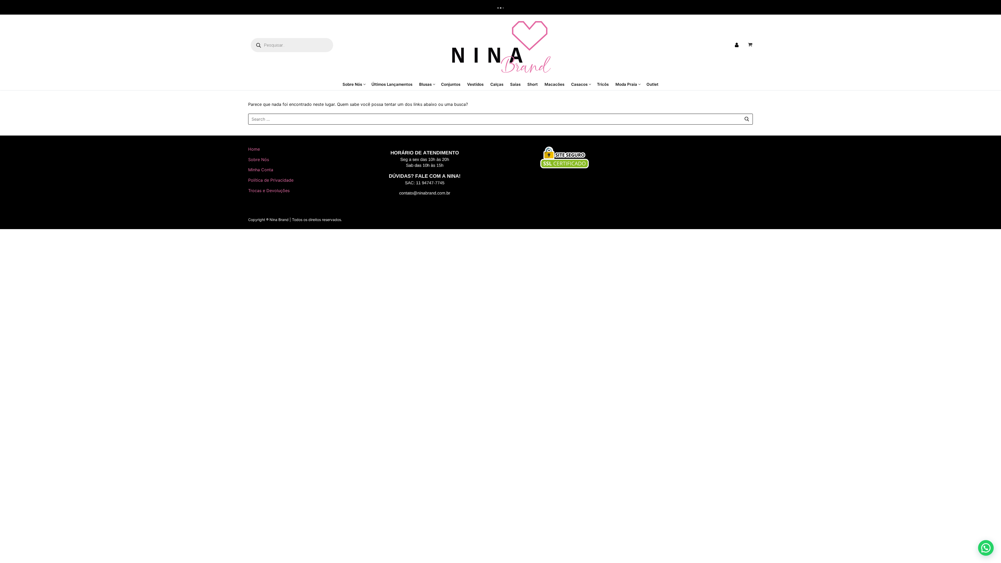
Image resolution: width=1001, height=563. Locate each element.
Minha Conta (260, 169)
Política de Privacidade (271, 180)
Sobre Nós (258, 159)
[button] (986, 548)
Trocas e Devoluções (269, 190)
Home (254, 149)
